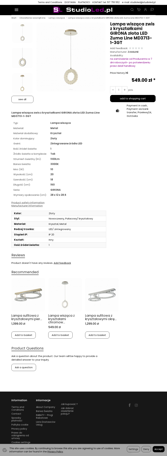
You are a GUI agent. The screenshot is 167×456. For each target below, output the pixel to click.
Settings (133, 449)
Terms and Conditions (50, 2)
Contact (16, 413)
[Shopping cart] (138, 10)
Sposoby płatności (16, 419)
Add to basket (23, 335)
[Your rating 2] (133, 48)
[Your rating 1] (130, 48)
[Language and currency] (152, 10)
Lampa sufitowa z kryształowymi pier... (26, 317)
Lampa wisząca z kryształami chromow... (61, 319)
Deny (146, 449)
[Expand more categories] (16, 10)
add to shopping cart (133, 98)
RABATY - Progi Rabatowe (44, 416)
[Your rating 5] (141, 48)
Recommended (25, 272)
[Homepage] (83, 10)
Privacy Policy (55, 451)
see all (22, 99)
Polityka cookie (19, 424)
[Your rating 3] (136, 48)
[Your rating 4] (138, 48)
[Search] (132, 10)
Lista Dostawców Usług (45, 423)
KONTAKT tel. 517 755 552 (106, 2)
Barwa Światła (44, 411)
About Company (45, 407)
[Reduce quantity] (124, 89)
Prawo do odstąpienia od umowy (20, 435)
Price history (117, 73)
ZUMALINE (133, 52)
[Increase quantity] (113, 89)
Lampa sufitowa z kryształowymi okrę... (101, 317)
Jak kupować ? (69, 404)
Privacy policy (19, 428)
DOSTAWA (70, 2)
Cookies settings (20, 442)
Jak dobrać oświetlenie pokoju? (67, 411)
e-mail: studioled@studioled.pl (139, 2)
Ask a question (24, 367)
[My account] (145, 10)
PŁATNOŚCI (84, 2)
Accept (158, 449)
